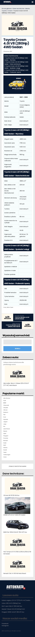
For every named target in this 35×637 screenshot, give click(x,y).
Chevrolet (6, 405)
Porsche (5, 438)
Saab (4, 443)
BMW (4, 403)
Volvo (5, 457)
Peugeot (5, 436)
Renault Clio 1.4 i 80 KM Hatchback (14, 573)
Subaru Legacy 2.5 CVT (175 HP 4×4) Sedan (16, 600)
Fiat (4, 414)
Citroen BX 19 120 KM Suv (11, 495)
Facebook (5, 623)
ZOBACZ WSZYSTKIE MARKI (17, 466)
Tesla (4, 452)
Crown (10, 11)
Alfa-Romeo (6, 398)
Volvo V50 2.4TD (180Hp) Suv (11, 603)
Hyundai (5, 419)
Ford (4, 417)
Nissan (5, 431)
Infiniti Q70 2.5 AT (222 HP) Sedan (14, 515)
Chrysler (5, 407)
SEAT (4, 445)
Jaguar (5, 421)
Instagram (5, 626)
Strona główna (6, 9)
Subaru (5, 447)
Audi (4, 400)
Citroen (5, 410)
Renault (5, 440)
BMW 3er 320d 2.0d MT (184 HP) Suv (15, 532)
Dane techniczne (18, 9)
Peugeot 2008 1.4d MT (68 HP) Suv (13, 612)
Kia (4, 426)
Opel (4, 433)
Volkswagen (6, 454)
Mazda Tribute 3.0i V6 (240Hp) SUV (13, 609)
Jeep (4, 424)
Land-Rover (6, 429)
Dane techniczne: (13, 473)
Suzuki (5, 450)
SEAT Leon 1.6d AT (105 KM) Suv (12, 606)
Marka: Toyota (10, 307)
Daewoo (5, 412)
